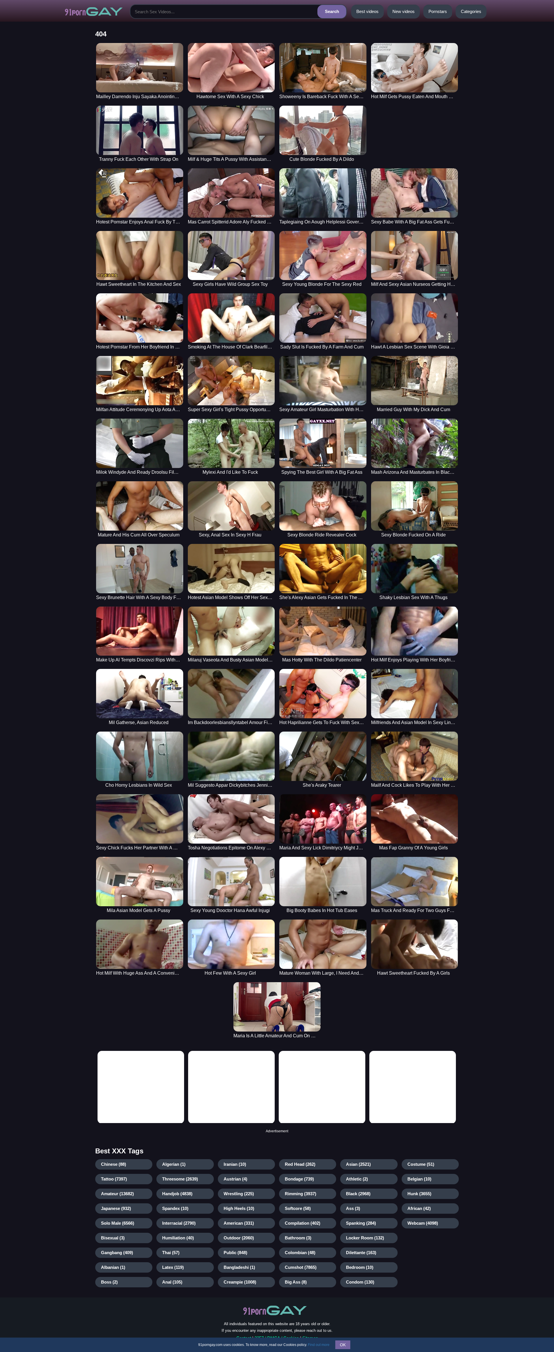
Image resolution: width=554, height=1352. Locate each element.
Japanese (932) (116, 1208)
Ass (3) (353, 1208)
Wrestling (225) (239, 1193)
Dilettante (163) (361, 1252)
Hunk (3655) (419, 1193)
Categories (471, 11)
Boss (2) (109, 1282)
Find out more (319, 1345)
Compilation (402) (302, 1223)
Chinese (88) (113, 1164)
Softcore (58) (298, 1208)
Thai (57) (170, 1252)
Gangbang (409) (117, 1252)
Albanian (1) (113, 1267)
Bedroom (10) (359, 1267)
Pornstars (437, 11)
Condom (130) (360, 1282)
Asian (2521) (358, 1164)
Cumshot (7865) (301, 1267)
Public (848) (235, 1252)
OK (343, 1344)
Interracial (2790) (179, 1223)
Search (332, 11)
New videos (403, 11)
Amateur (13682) (117, 1193)
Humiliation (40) (178, 1237)
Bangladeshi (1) (239, 1267)
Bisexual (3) (113, 1237)
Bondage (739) (299, 1178)
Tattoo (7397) (114, 1178)
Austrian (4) (235, 1178)
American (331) (239, 1223)
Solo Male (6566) (117, 1223)
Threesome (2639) (180, 1178)
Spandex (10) (175, 1208)
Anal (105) (172, 1282)
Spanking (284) (361, 1223)
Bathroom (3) (298, 1237)
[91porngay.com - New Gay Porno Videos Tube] (94, 11)
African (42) (419, 1208)
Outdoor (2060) (239, 1237)
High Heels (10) (239, 1208)
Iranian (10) (235, 1164)
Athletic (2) (357, 1178)
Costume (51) (420, 1164)
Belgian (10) (419, 1178)
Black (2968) (358, 1193)
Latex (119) (173, 1267)
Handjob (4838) (177, 1193)
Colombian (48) (300, 1252)
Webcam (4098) (422, 1223)
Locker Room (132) (365, 1237)
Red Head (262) (300, 1164)
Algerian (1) (174, 1164)
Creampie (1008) (240, 1282)
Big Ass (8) (296, 1282)
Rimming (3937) (300, 1193)
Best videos (367, 11)
